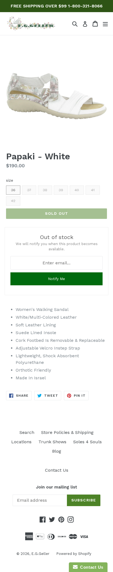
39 (61, 190)
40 (77, 190)
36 (13, 190)
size (9, 180)
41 (93, 190)
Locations (21, 441)
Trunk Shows (52, 441)
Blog (56, 451)
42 (13, 201)
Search (26, 432)
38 (45, 190)
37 (29, 190)
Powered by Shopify (73, 554)
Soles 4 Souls (87, 441)
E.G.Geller (40, 554)
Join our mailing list (56, 487)
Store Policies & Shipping (67, 432)
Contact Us (56, 470)
